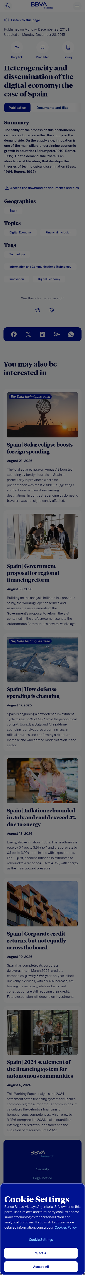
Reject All (41, 1253)
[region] (42, 1229)
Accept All (41, 1267)
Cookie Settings (41, 1240)
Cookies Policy (66, 1227)
